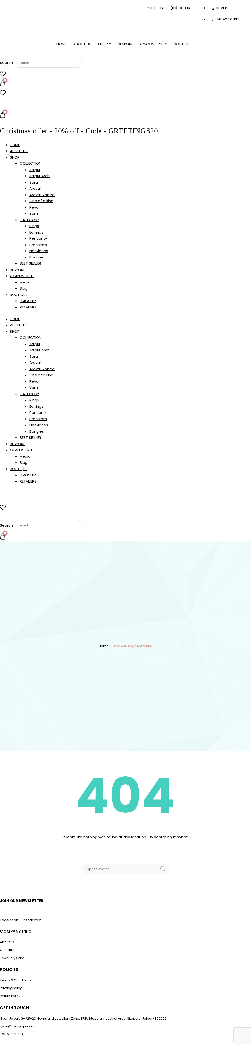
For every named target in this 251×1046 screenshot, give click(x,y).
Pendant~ (38, 238)
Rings (34, 225)
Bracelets (38, 244)
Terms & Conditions (15, 980)
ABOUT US (82, 43)
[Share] (224, 5)
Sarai (33, 182)
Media (25, 282)
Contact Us (8, 950)
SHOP (103, 43)
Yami (33, 213)
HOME (61, 43)
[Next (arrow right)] (242, 523)
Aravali (35, 188)
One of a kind (41, 200)
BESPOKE (125, 43)
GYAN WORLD (152, 43)
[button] (125, 53)
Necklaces (38, 250)
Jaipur (34, 169)
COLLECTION (30, 163)
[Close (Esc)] (234, 5)
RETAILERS (28, 307)
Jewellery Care (12, 958)
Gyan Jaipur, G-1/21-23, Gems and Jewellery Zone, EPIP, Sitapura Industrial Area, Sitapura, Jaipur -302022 (83, 1018)
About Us (7, 942)
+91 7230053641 (12, 1034)
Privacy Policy (11, 988)
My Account (228, 19)
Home (103, 646)
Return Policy (10, 996)
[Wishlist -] (3, 74)
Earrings (36, 232)
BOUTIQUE (182, 43)
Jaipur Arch (39, 175)
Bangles (36, 257)
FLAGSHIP (28, 300)
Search (6, 62)
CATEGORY (29, 219)
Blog (23, 288)
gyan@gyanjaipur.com (18, 1026)
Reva (33, 207)
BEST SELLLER (30, 263)
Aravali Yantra (42, 194)
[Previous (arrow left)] (8, 523)
